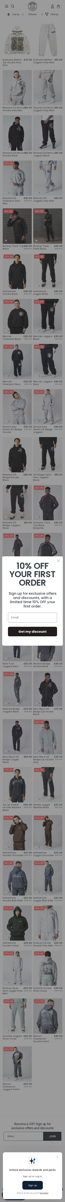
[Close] (58, 560)
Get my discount (32, 631)
